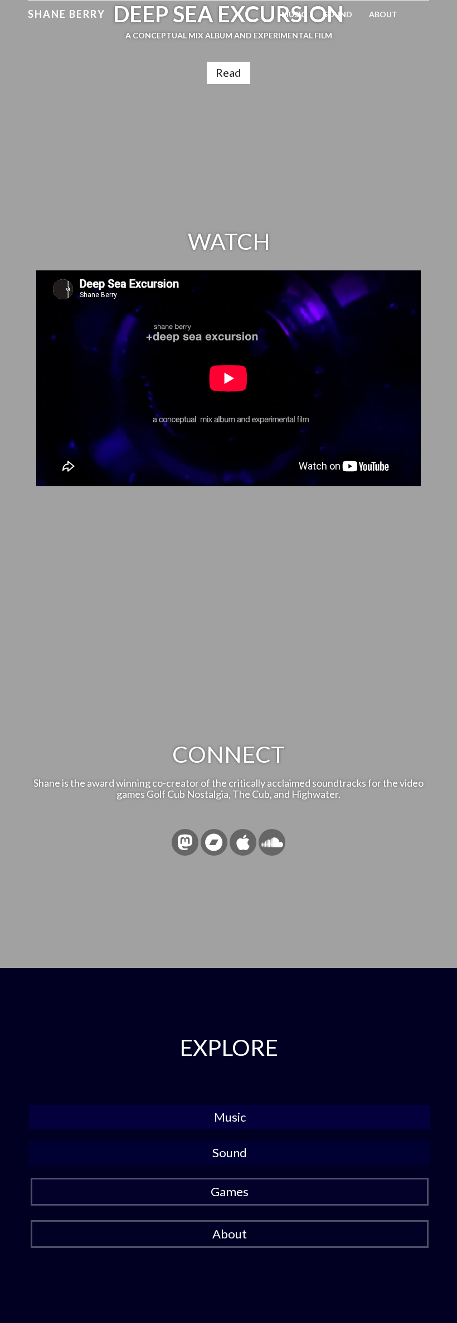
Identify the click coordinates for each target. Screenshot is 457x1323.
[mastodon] (185, 842)
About (383, 14)
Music (294, 14)
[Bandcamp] (214, 842)
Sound (337, 14)
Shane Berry (66, 14)
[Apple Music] (243, 842)
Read (228, 72)
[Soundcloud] (272, 842)
